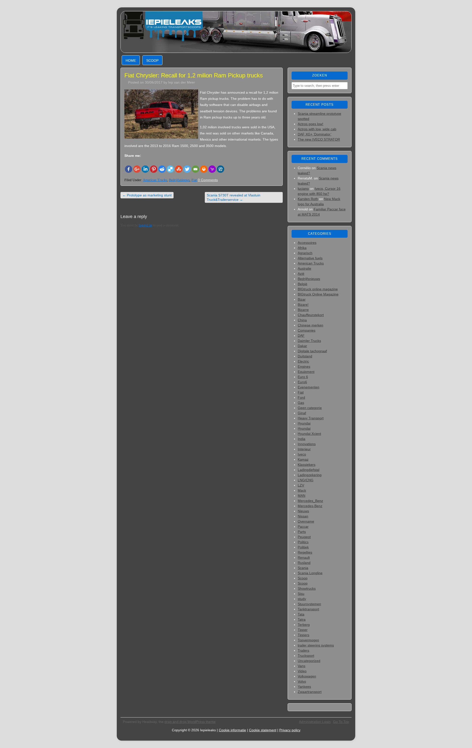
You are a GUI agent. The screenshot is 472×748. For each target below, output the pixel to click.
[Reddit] (162, 169)
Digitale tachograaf (312, 351)
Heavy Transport (311, 418)
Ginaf (302, 413)
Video (302, 671)
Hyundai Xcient (309, 434)
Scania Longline (310, 573)
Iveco (302, 454)
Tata (301, 614)
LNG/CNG (305, 480)
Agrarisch (305, 253)
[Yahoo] (212, 169)
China (302, 320)
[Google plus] (137, 169)
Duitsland (305, 356)
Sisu (301, 594)
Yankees (304, 687)
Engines (304, 366)
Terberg (304, 625)
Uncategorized (309, 661)
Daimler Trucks (309, 341)
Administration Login (315, 721)
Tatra (302, 619)
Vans (301, 666)
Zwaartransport (310, 692)
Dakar (302, 346)
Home (131, 60)
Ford (301, 397)
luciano (303, 189)
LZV (301, 485)
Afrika (302, 248)
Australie (304, 268)
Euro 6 (303, 377)
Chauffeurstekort (311, 315)
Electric (303, 361)
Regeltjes (305, 552)
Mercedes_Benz (310, 501)
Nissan (303, 516)
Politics (303, 542)
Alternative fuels (310, 258)
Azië (301, 274)
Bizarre (303, 310)
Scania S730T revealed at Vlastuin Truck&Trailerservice (233, 197)
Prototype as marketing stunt (147, 195)
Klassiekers (306, 465)
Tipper (303, 630)
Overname (306, 521)
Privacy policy (289, 730)
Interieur (304, 449)
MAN (301, 496)
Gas (301, 403)
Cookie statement (262, 730)
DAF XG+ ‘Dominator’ (314, 134)
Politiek (303, 547)
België (302, 284)
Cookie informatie (232, 730)
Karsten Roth (308, 199)
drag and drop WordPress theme (190, 722)
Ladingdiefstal (308, 470)
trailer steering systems (316, 645)
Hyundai (304, 423)
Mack (302, 490)
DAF (301, 335)
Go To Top (341, 721)
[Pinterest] (153, 169)
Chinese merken (310, 325)
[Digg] (220, 169)
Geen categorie (310, 408)
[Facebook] (128, 169)
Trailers (303, 650)
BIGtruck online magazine (318, 289)
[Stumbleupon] (178, 169)
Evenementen (308, 387)
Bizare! (303, 305)
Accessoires (307, 243)
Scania (303, 568)
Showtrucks (307, 588)
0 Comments (208, 180)
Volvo (302, 681)
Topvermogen (308, 640)
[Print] (203, 169)
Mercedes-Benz (310, 506)
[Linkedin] (145, 169)
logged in (145, 225)
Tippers (303, 635)
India (301, 439)
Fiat (194, 180)
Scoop (152, 60)
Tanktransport (308, 609)
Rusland (304, 563)
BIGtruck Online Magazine (318, 294)
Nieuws (303, 511)
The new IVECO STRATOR (319, 139)
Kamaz (303, 459)
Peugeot (304, 537)
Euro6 (302, 382)
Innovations (307, 444)
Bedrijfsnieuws (179, 180)
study (302, 599)
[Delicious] (170, 169)
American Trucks (155, 180)
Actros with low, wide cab (317, 129)
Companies (306, 330)
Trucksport (306, 656)
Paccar (303, 526)
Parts (302, 532)
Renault (304, 557)
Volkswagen (307, 676)
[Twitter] (187, 169)
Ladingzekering (310, 475)
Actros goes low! (310, 124)
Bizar (302, 299)
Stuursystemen (309, 604)
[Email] (195, 169)
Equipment (306, 372)
